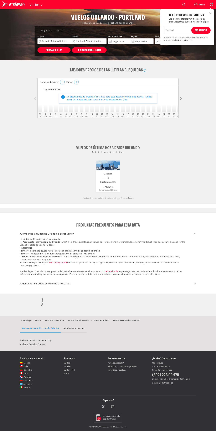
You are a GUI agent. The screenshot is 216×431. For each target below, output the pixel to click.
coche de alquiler (110, 271)
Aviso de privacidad (184, 43)
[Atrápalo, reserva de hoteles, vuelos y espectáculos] (13, 4)
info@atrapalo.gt (165, 382)
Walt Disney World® (59, 262)
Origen (40, 36)
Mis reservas (157, 363)
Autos (66, 373)
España (27, 362)
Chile (26, 366)
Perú (26, 373)
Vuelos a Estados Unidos (78, 320)
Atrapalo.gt (26, 320)
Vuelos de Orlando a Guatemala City (35, 340)
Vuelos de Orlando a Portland (33, 344)
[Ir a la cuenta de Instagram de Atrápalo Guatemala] (113, 407)
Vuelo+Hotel (69, 370)
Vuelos (38, 320)
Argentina (28, 384)
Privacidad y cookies (117, 370)
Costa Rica (28, 380)
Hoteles (67, 366)
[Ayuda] (199, 4)
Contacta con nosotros (162, 370)
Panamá (27, 377)
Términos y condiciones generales (122, 366)
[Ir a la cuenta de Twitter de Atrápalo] (103, 407)
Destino (75, 36)
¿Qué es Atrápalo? (116, 362)
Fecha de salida (115, 36)
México (27, 387)
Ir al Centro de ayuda (161, 366)
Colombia (28, 370)
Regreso (134, 36)
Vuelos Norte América (54, 320)
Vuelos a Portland (101, 320)
